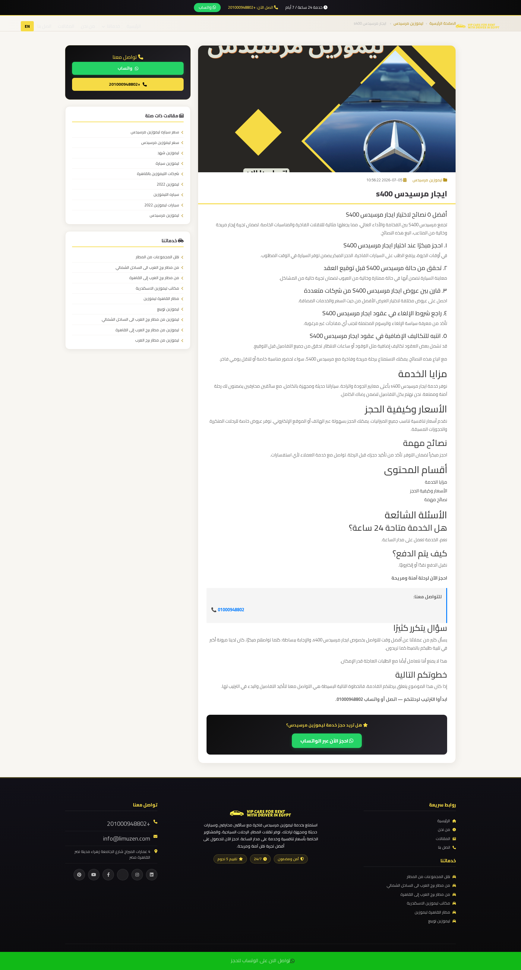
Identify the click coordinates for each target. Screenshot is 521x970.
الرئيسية (134, 26)
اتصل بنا (44, 26)
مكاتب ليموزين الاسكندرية (157, 288)
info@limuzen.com (126, 838)
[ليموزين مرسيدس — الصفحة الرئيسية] (477, 25)
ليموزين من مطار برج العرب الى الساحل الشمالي (140, 319)
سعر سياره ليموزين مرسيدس (155, 132)
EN (27, 26)
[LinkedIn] (151, 874)
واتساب (206, 7)
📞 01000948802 (227, 609)
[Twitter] (122, 874)
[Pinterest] (79, 874)
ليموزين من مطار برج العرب (157, 340)
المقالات (66, 26)
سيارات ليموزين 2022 (161, 205)
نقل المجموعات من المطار (157, 257)
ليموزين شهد (168, 153)
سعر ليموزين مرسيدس (160, 143)
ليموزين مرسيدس (427, 179)
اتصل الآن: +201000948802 (251, 8)
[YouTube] (93, 874)
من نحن (88, 26)
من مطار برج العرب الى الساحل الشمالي (147, 268)
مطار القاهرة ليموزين (161, 299)
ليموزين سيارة (167, 164)
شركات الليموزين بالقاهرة (158, 174)
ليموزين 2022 (168, 184)
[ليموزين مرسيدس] (260, 812)
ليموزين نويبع (168, 309)
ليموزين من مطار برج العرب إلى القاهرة (147, 330)
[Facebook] (108, 874)
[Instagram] (137, 874)
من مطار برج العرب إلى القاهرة (154, 278)
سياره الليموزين (166, 195)
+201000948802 (124, 84)
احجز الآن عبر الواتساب (324, 740)
